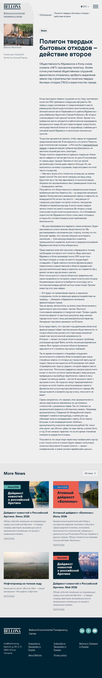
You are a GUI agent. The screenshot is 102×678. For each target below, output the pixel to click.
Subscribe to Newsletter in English (34, 646)
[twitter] (88, 630)
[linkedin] (82, 630)
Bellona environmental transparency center (14, 15)
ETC (84, 6)
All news (89, 473)
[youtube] (94, 630)
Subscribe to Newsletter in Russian (60, 646)
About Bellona (35, 655)
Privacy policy (60, 655)
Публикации (45, 15)
